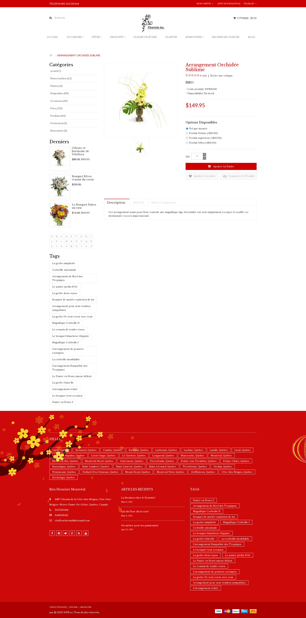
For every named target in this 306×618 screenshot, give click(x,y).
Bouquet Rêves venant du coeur (83, 178)
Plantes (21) (56, 85)
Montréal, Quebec (221, 455)
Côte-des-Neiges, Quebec (237, 472)
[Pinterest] (58, 533)
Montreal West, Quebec (171, 472)
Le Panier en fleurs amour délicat (72, 376)
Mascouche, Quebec (192, 455)
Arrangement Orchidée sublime (78, 55)
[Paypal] (235, 611)
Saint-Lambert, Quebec (95, 466)
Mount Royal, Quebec (137, 472)
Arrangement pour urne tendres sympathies (71, 308)
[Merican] (244, 611)
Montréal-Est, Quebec (65, 461)
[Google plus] (72, 533)
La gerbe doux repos (64, 293)
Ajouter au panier (223, 166)
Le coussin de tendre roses (68, 329)
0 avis (203, 75)
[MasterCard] (227, 611)
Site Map (73, 607)
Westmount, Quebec (64, 472)
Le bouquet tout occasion (67, 395)
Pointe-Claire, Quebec (236, 461)
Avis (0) (138, 202)
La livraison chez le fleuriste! (138, 497)
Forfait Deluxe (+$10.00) (203, 133)
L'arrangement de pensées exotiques (68, 350)
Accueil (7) (55, 71)
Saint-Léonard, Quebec (162, 466)
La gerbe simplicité (63, 263)
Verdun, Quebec (223, 466)
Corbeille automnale (64, 269)
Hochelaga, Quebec (63, 477)
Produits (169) (58, 115)
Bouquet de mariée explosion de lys (73, 299)
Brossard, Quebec (86, 450)
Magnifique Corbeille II (66, 322)
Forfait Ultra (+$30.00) (202, 142)
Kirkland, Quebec (139, 450)
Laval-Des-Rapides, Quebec (68, 455)
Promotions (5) (58, 123)
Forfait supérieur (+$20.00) (205, 137)
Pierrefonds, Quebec (162, 461)
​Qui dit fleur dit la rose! (135, 511)
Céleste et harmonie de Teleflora (80, 151)
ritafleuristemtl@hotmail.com (72, 520)
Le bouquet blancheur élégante (70, 336)
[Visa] (218, 611)
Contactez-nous (58, 607)
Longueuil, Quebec (163, 455)
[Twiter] (65, 533)
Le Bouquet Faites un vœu (84, 206)
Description (116, 202)
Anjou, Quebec (60, 450)
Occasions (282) (59, 100)
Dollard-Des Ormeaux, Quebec (101, 472)
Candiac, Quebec (112, 450)
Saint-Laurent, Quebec (129, 466)
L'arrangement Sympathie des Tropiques (69, 367)
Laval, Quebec (242, 450)
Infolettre (85, 607)
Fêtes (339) (56, 108)
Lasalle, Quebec (219, 450)
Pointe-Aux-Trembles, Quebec (199, 461)
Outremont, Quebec (131, 461)
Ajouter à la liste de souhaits (204, 177)
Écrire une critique (221, 75)
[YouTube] (85, 533)
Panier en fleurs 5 (62, 402)
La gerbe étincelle (63, 382)
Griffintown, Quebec (203, 472)
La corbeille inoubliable (66, 359)
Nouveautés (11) (58, 130)
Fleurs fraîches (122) (61, 78)
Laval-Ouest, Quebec (103, 455)
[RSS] (79, 533)
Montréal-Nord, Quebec (99, 461)
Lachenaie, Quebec (166, 450)
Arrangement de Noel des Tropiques (67, 278)
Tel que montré (198, 128)
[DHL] (253, 611)
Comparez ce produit (241, 176)
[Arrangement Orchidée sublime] (141, 146)
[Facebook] (52, 533)
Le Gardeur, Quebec (134, 455)
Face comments (163, 202)
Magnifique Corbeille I (65, 342)
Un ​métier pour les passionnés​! (139, 525)
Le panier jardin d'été (65, 286)
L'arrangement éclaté (64, 389)
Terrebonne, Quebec (195, 466)
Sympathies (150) (59, 93)
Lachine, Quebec (193, 450)
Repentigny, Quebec (64, 466)
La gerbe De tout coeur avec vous (72, 316)
